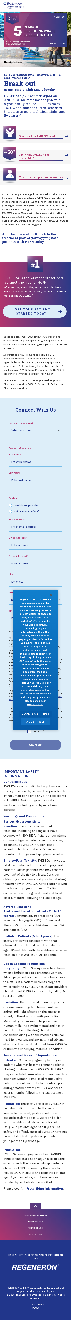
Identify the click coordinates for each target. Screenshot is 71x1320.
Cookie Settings (35, 713)
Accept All (35, 721)
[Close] (51, 595)
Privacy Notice (35, 704)
